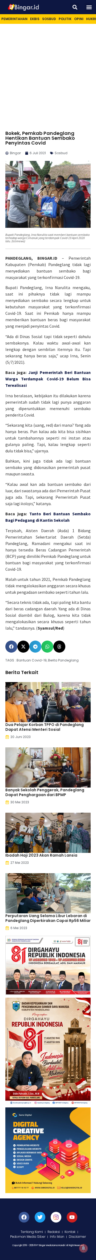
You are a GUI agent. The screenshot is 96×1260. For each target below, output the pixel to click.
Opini (78, 19)
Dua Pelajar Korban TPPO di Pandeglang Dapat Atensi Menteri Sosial (44, 727)
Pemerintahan (14, 19)
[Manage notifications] (83, 1248)
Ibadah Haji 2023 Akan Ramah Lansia (41, 855)
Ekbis (34, 19)
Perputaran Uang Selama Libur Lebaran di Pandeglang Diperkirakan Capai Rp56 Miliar (48, 918)
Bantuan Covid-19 (32, 660)
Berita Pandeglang (63, 660)
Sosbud (49, 19)
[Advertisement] (48, 75)
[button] (74, 7)
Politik (65, 19)
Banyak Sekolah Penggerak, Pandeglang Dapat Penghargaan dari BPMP (44, 792)
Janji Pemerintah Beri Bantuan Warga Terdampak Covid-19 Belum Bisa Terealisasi (48, 379)
